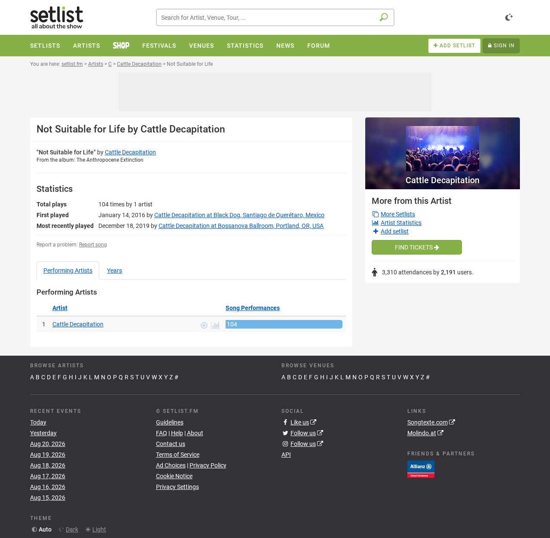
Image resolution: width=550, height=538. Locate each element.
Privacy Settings (177, 486)
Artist (59, 307)
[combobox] (275, 17)
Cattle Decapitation (130, 152)
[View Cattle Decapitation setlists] (442, 144)
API (286, 454)
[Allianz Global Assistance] (420, 468)
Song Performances (253, 307)
